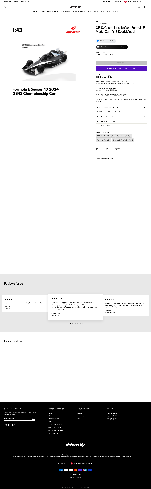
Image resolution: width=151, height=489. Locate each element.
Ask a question (104, 126)
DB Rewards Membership (55, 424)
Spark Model (101, 24)
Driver (35, 11)
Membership (7, 1)
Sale (108, 11)
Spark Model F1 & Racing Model (123, 140)
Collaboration (80, 416)
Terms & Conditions (67, 487)
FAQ (29, 1)
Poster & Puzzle (93, 11)
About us (23, 1)
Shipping (15, 1)
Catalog (79, 419)
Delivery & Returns (106, 121)
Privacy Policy (85, 487)
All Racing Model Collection (105, 136)
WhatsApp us (51, 436)
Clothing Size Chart (53, 433)
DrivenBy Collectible (112, 416)
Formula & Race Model (49, 11)
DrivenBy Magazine (111, 419)
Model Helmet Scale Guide (109, 112)
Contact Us (51, 413)
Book (102, 11)
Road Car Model (78, 11)
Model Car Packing (106, 116)
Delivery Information (54, 419)
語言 (114, 11)
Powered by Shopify (75, 477)
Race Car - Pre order (103, 140)
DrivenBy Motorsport (112, 413)
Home (97, 21)
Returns (50, 421)
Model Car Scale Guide (107, 107)
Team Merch (65, 11)
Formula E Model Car (123, 136)
